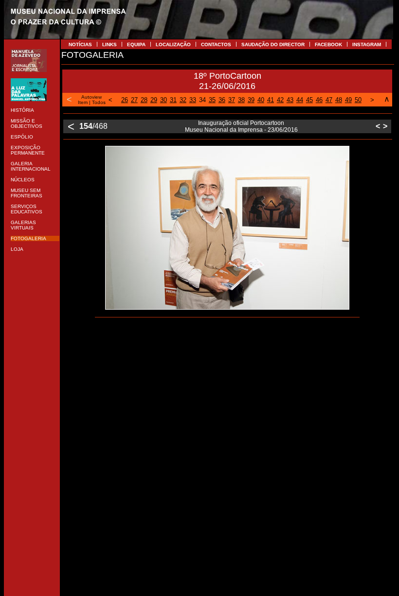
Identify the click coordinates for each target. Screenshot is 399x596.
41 (270, 100)
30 (163, 100)
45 (309, 100)
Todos (99, 102)
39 (251, 100)
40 (260, 100)
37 (231, 100)
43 (290, 100)
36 (221, 100)
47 (329, 100)
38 (241, 100)
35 (212, 100)
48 (338, 100)
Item (83, 102)
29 (153, 100)
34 (202, 100)
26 (124, 100)
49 (348, 100)
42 (280, 100)
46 (319, 100)
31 (173, 100)
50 (358, 100)
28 (144, 100)
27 (134, 100)
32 (183, 100)
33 (192, 100)
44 (299, 100)
